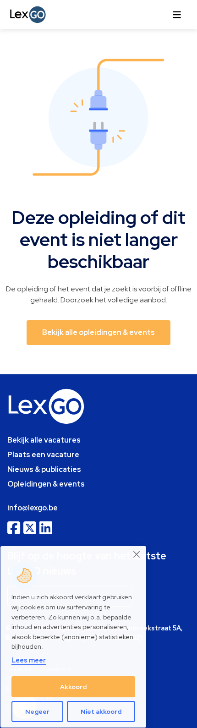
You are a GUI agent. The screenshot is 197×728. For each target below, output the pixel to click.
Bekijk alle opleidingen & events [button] (98, 332)
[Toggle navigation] (177, 14)
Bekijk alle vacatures (44, 440)
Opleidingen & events (46, 484)
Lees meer (28, 660)
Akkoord (73, 687)
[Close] (137, 554)
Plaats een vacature (43, 455)
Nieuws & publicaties (44, 469)
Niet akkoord (101, 711)
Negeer (37, 711)
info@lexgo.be (32, 508)
